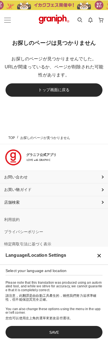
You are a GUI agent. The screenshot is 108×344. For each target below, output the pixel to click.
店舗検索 (12, 202)
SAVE (54, 332)
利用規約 (12, 219)
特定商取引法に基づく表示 (27, 244)
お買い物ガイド (18, 189)
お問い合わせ (16, 177)
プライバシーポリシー (23, 232)
